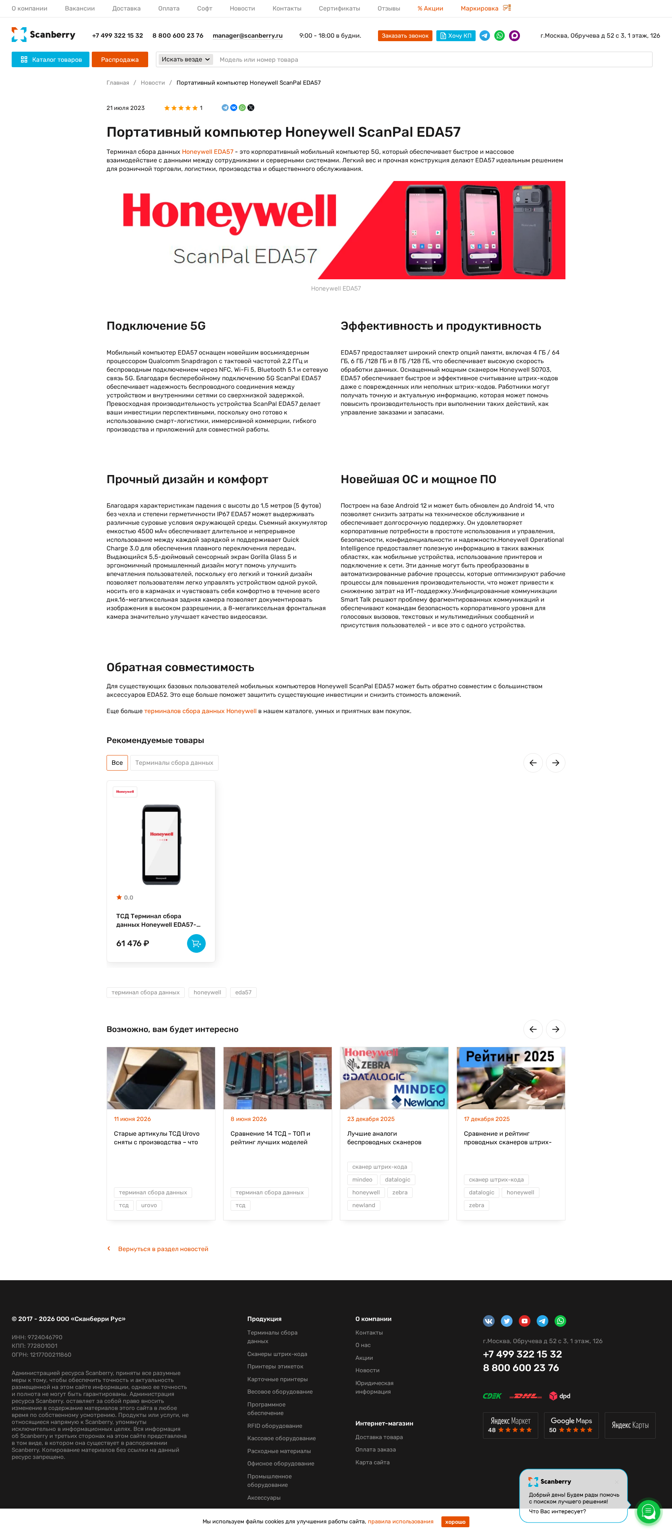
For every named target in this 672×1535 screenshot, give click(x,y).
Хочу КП (460, 35)
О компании (29, 8)
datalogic (397, 1179)
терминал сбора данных (146, 992)
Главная (118, 82)
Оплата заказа (375, 1449)
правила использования (401, 1521)
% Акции (430, 8)
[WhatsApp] (242, 107)
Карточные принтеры (277, 1379)
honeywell (207, 992)
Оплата (169, 8)
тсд (124, 1205)
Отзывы (389, 8)
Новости (242, 8)
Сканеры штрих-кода (277, 1354)
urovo (149, 1205)
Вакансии (80, 8)
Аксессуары (264, 1497)
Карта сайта (372, 1462)
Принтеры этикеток (275, 1366)
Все (117, 762)
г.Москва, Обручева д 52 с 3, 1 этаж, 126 (600, 35)
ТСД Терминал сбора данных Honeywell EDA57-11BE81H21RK (156, 920)
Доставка (126, 8)
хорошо (455, 1522)
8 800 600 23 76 (177, 35)
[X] (250, 107)
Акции (364, 1357)
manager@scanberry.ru (248, 35)
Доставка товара (379, 1437)
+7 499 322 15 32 (117, 35)
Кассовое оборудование (281, 1438)
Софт (204, 8)
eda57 (243, 992)
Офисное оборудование (280, 1463)
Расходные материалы (279, 1451)
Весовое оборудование (280, 1391)
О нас (363, 1345)
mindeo (362, 1179)
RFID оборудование (274, 1425)
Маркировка (480, 8)
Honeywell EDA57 (207, 151)
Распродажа (120, 59)
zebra (400, 1192)
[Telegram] (225, 107)
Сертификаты (339, 8)
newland (363, 1205)
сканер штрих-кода (379, 1166)
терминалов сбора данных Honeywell (200, 711)
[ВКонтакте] (233, 107)
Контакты (287, 8)
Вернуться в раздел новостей (163, 1249)
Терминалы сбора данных (174, 762)
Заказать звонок (405, 35)
